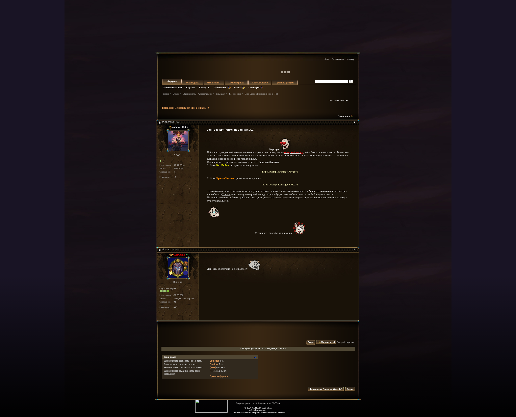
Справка (190, 87)
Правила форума (285, 82)
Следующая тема (274, 348)
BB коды (214, 361)
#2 (355, 250)
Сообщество (220, 87)
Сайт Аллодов (260, 82)
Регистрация (338, 59)
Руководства (192, 82)
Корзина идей (235, 94)
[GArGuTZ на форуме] (177, 268)
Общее (176, 94)
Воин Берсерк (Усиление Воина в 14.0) (189, 107)
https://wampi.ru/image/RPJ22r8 (280, 184)
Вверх (311, 342)
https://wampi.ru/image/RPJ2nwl (280, 171)
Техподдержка (236, 82)
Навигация (253, 87)
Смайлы (214, 364)
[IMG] (213, 367)
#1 (355, 122)
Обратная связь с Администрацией (197, 94)
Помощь (350, 59)
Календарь (204, 87)
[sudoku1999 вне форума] (177, 140)
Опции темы (344, 116)
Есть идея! (220, 94)
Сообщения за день (172, 87)
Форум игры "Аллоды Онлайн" (326, 389)
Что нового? (214, 82)
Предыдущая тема (252, 348)
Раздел (237, 87)
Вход (327, 59)
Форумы (172, 81)
